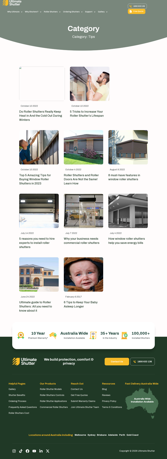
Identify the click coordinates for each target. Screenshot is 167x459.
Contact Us (117, 361)
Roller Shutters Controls (52, 395)
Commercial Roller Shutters (54, 407)
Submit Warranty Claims (83, 401)
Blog (104, 389)
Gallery (101, 12)
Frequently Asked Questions (23, 407)
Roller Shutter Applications (53, 401)
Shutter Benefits (17, 395)
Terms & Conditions (112, 407)
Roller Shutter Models (51, 389)
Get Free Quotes (79, 395)
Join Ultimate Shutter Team (85, 407)
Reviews (106, 395)
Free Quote (138, 11)
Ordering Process (17, 401)
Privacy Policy (109, 401)
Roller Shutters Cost (19, 413)
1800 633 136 (139, 6)
